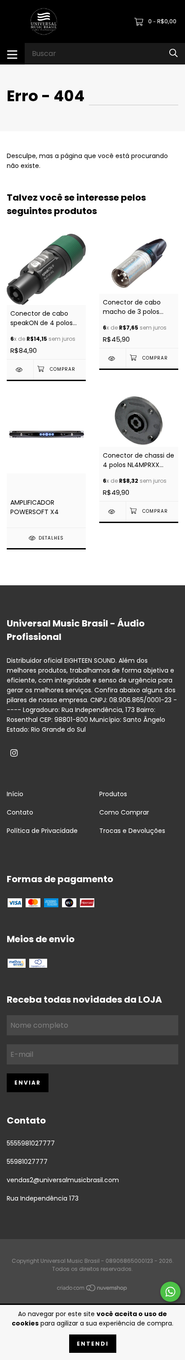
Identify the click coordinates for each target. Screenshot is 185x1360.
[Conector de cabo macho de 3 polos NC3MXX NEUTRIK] (112, 358)
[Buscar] (173, 53)
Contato (20, 812)
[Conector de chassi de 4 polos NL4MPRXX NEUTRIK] (112, 512)
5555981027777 (31, 1143)
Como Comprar (124, 812)
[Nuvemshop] (92, 1289)
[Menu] (12, 53)
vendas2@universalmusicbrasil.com (63, 1180)
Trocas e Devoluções (132, 830)
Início (15, 793)
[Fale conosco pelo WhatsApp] (170, 1292)
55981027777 (27, 1161)
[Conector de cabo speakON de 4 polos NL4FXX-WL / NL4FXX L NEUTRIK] (20, 370)
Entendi (93, 1343)
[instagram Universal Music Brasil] (14, 753)
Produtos (113, 793)
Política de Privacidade (42, 830)
